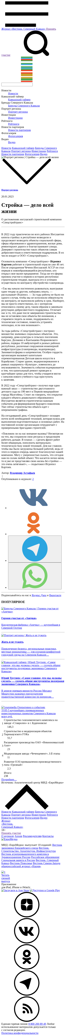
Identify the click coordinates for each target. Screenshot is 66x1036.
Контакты (48, 836)
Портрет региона (18, 111)
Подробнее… (9, 779)
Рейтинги (13, 124)
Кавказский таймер (19, 99)
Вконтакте (55, 595)
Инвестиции (15, 117)
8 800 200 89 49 (37, 1023)
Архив (18, 836)
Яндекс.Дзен (39, 595)
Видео (11, 142)
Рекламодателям (32, 836)
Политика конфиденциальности (19, 1033)
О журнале (7, 836)
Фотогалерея (15, 136)
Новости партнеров (19, 130)
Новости (13, 93)
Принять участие (11, 833)
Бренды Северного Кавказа (24, 105)
